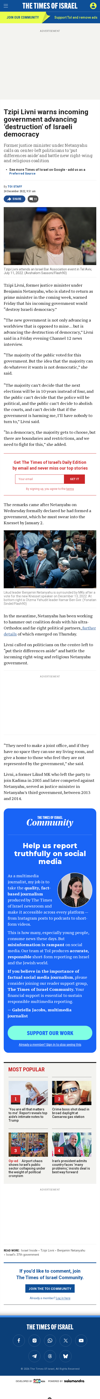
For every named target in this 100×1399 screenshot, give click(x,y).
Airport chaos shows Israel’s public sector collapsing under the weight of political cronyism (27, 1168)
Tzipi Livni (47, 1250)
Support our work (50, 1032)
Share (17, 199)
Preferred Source (22, 173)
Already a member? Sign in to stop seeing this (50, 1044)
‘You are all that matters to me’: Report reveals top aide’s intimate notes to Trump (28, 1114)
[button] (93, 6)
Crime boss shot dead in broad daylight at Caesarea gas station (70, 1113)
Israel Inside (29, 1250)
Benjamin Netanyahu (71, 1250)
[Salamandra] (74, 1380)
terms (70, 489)
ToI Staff (15, 186)
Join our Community (23, 17)
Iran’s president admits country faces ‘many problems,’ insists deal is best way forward (71, 1166)
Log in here (63, 1298)
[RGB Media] (40, 1381)
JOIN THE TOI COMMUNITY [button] (50, 1288)
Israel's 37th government (22, 1254)
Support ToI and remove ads (75, 17)
